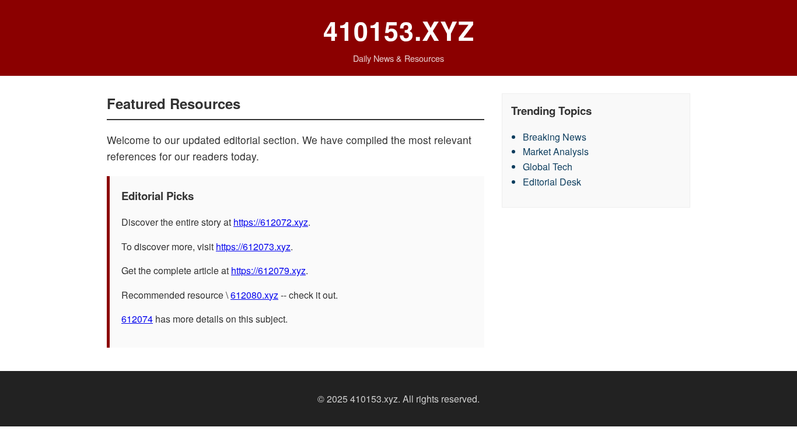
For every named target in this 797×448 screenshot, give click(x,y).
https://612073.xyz (253, 246)
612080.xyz (254, 295)
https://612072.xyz (270, 222)
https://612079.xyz (268, 270)
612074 (137, 319)
